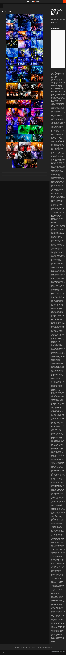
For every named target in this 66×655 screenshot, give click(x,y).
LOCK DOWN (61, 334)
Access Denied (54, 107)
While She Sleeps (54, 615)
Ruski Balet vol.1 (57, 475)
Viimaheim (56, 603)
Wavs (64, 611)
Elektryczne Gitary (54, 215)
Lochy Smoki (56, 334)
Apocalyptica (60, 120)
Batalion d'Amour (54, 134)
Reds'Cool (55, 463)
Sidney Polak (56, 490)
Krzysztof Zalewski (59, 318)
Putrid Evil (53, 458)
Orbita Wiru (57, 411)
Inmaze (52, 282)
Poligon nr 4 (53, 441)
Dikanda (54, 200)
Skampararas (53, 496)
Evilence (53, 228)
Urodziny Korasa (57, 596)
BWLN (56, 160)
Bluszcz (62, 148)
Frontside (63, 243)
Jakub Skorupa (58, 288)
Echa (52, 213)
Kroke (52, 318)
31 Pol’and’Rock (55, 100)
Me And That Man (61, 352)
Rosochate (58, 473)
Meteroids (55, 366)
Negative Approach (54, 395)
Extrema (61, 228)
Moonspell (57, 375)
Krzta (55, 318)
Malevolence (53, 348)
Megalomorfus (59, 353)
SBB (60, 481)
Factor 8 (61, 229)
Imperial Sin (53, 278)
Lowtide (55, 338)
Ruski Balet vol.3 (56, 477)
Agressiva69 (53, 112)
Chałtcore (58, 170)
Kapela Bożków (60, 298)
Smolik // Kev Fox (58, 500)
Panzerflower (57, 421)
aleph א (57, 114)
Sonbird (59, 501)
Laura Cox (53, 327)
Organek (53, 412)
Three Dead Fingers (55, 575)
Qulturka (58, 459)
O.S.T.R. (59, 406)
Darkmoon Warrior (58, 188)
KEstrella (55, 305)
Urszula (61, 596)
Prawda (58, 445)
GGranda (59, 248)
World (57, 624)
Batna (59, 134)
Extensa (58, 228)
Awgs (55, 127)
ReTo (56, 467)
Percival (59, 427)
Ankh (52, 118)
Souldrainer (53, 502)
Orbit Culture (61, 411)
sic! (61, 489)
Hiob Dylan (63, 268)
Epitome (60, 225)
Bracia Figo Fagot (58, 152)
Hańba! (52, 264)
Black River (53, 145)
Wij (61, 618)
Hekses (58, 266)
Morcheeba (61, 375)
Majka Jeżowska (58, 346)
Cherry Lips (57, 171)
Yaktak (55, 627)
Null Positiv (59, 404)
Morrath (63, 377)
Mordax (52, 377)
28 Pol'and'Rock (60, 91)
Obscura (63, 406)
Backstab (62, 130)
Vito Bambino (56, 605)
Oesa (61, 407)
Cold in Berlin (58, 175)
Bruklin (61, 155)
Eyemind (53, 229)
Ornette (55, 415)
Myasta (61, 386)
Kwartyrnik (56, 320)
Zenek (59, 634)
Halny (55, 263)
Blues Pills (59, 148)
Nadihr (52, 389)
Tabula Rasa (61, 524)
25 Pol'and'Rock (57, 80)
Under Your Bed (57, 594)
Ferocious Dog (54, 236)
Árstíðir (61, 123)
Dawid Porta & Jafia (57, 190)
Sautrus (57, 481)
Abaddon (58, 104)
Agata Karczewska (54, 111)
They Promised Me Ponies (59, 574)
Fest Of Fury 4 (59, 236)
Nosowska (62, 403)
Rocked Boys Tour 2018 (59, 470)
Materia (56, 352)
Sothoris (63, 501)
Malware (60, 348)
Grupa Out (60, 259)
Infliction (53, 281)
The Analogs (58, 535)
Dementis (62, 194)
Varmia (60, 599)
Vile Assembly (60, 603)
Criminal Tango (54, 178)
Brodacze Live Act (54, 153)
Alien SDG (56, 115)
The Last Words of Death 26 (57, 556)
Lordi (63, 335)
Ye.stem (59, 627)
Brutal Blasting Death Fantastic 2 (57, 156)
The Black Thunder (60, 537)
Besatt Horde (57, 138)
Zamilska (62, 631)
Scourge (61, 482)
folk (63, 240)
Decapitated (57, 193)
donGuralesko (54, 204)
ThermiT (57, 569)
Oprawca (58, 410)
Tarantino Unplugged (55, 527)
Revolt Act (59, 467)
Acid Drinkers (59, 107)
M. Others (53, 344)
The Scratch (57, 570)
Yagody (52, 627)
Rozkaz (63, 474)
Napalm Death (54, 393)
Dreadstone (53, 208)
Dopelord (53, 205)
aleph (55, 114)
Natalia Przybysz (60, 393)
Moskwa (60, 378)
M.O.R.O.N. (62, 342)
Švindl (55, 513)
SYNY (61, 522)
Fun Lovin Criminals (55, 244)
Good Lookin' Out (60, 253)
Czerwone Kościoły (60, 182)
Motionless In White (55, 379)
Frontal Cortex (58, 243)
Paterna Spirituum (56, 422)
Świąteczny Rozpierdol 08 (57, 519)
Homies (57, 270)
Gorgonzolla (53, 256)
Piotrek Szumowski (60, 436)
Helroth (61, 267)
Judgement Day (58, 293)
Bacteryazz (53, 131)
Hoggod (52, 270)
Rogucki (52, 471)
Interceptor (62, 282)
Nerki (52, 396)
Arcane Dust (62, 122)
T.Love (55, 524)
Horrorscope (53, 271)
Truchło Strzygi (61, 585)
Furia (60, 244)
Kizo (63, 305)
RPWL (52, 475)
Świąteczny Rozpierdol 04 (56, 516)
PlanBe (52, 437)
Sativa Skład (53, 481)
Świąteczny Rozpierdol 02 (56, 515)
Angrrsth (57, 116)
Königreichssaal (57, 312)
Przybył (60, 452)
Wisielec (53, 620)
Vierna (52, 603)
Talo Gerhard (59, 526)
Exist (56, 228)
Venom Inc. (56, 601)
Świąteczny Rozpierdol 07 (57, 517)
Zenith (62, 634)
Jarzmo (52, 292)
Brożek (52, 155)
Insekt (55, 282)
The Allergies (53, 535)
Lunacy (55, 341)
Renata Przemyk (56, 466)
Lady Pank (59, 323)
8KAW (56, 76)
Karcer (52, 301)
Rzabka (57, 478)
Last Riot (58, 326)
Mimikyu (56, 370)
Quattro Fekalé (58, 458)
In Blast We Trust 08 (60, 278)
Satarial (62, 479)
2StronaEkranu (54, 73)
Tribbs (56, 581)
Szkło (56, 523)
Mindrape (59, 370)
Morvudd (57, 378)
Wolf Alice (57, 623)
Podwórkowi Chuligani (55, 440)
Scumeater (58, 483)
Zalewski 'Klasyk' (54, 631)
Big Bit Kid (60, 140)
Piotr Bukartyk (53, 436)
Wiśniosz (56, 620)
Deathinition (58, 192)
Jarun (52, 290)
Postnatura (62, 444)
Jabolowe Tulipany (59, 286)
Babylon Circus (58, 129)
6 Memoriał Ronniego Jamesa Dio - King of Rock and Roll (58, 75)
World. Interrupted (61, 624)
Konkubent (62, 312)
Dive (56, 201)
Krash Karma (61, 316)
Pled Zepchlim (54, 438)
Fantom (52, 232)
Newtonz (53, 397)
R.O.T (52, 460)
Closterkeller (53, 175)
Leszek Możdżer (54, 330)
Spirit (63, 504)
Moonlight (53, 375)
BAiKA (57, 131)
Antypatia (53, 119)
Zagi (56, 630)
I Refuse (56, 285)
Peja (58, 426)
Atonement (61, 126)
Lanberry (56, 324)
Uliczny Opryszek (54, 592)
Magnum (53, 346)
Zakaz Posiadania (60, 630)
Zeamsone (53, 634)
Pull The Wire (56, 454)
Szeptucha (53, 523)
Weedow (60, 612)
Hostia (57, 271)
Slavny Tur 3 (56, 497)
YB (57, 627)
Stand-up (56, 505)
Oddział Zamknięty (54, 407)
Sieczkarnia (61, 490)
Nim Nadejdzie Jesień (55, 399)
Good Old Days (54, 255)
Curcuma (53, 181)
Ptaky (63, 452)
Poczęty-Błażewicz (60, 438)
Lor (61, 335)
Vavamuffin (57, 600)
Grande (60, 256)
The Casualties (54, 539)
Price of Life (53, 448)
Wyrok (64, 626)
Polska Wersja (59, 442)
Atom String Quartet (55, 126)
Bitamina (55, 144)
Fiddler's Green (54, 237)
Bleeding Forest (58, 147)
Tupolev (62, 586)
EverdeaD (63, 226)
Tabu (58, 524)
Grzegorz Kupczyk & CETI (56, 260)
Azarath (57, 127)
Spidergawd (57, 504)
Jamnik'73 (59, 289)
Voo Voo (60, 605)
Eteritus (52, 226)
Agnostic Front (61, 111)
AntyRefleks (57, 119)
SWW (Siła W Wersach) (55, 522)
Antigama (61, 118)
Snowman (53, 501)
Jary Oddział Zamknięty (58, 290)
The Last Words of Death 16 (57, 549)
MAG (62, 345)
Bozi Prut (53, 152)
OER (59, 407)
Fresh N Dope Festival (55, 241)
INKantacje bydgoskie (59, 281)
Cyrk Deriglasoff (58, 181)
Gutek (54, 262)
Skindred (58, 496)
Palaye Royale (61, 418)
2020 (63, 103)
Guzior (62, 262)
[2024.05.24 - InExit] (12, 18)
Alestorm (60, 114)
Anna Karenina (56, 118)
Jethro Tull (59, 292)
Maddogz (53, 345)
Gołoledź (53, 253)
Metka (58, 366)
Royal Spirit (59, 474)
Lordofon (53, 337)
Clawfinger (60, 174)
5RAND (58, 73)
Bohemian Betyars (54, 149)
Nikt (63, 397)
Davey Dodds (55, 189)
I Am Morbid (61, 274)
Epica (58, 225)
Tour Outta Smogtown (58, 578)
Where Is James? (60, 614)
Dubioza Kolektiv (54, 211)
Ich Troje (56, 275)
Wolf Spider (53, 624)
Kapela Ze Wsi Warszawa (56, 300)
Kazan (57, 304)
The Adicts (63, 534)
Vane (55, 599)
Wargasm (60, 611)
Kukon (55, 319)
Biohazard (53, 142)
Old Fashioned (54, 410)
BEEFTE (56, 137)
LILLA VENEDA (56, 331)
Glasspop (56, 249)
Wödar (57, 622)
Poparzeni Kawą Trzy (55, 444)
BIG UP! (59, 141)
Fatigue (57, 233)
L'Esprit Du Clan (54, 322)
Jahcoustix (53, 288)
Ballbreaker (53, 133)
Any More (61, 119)
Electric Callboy (62, 213)
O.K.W (57, 406)
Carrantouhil (62, 166)
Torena (52, 578)
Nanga (63, 392)
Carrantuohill (53, 167)
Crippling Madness (60, 178)
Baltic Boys (58, 133)
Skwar (52, 497)
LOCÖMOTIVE (54, 335)
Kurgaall (62, 319)
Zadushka (53, 630)
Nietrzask (56, 397)
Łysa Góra (58, 342)
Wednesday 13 (56, 612)
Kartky (63, 301)
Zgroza (62, 635)
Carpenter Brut (57, 166)
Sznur (59, 523)
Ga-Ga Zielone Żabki (58, 245)
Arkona (52, 123)
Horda (62, 270)
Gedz (59, 247)
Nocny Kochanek (60, 400)
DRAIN (62, 207)
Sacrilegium (53, 479)
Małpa (57, 348)
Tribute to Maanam (54, 585)
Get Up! (56, 248)
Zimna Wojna (59, 637)
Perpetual (58, 430)
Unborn (58, 593)
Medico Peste (53, 353)
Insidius (58, 282)
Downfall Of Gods (58, 207)
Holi (55, 270)
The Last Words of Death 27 (56, 557)
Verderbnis (61, 601)
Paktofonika (56, 418)
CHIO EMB (61, 171)
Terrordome (62, 531)
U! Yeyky (59, 590)
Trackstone (53, 579)
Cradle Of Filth (61, 177)
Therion (54, 569)
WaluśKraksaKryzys (55, 611)
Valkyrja (52, 599)
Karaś (62, 300)
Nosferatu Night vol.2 (55, 403)
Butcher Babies (59, 159)
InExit (46, 174)
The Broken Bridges (55, 538)
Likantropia (61, 330)
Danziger (57, 186)
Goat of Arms (57, 251)
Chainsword (53, 170)
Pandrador (53, 421)
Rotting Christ (62, 473)
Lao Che (61, 324)
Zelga (56, 634)
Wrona (61, 626)
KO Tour (57, 315)
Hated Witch (62, 264)
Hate (59, 264)
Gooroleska (62, 255)
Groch (56, 259)
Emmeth (62, 224)
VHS (64, 601)
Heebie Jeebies (54, 266)
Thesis (56, 571)
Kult (57, 319)
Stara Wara (60, 505)
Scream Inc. (53, 483)
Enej (52, 225)
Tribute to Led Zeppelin (58, 582)
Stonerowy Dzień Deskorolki (59, 509)
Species (57, 502)
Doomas (58, 204)
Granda (57, 256)
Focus (61, 240)
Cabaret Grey (56, 163)
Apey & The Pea (54, 120)
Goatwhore (62, 251)
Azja (60, 127)
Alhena (52, 115)
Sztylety (52, 524)
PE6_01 (55, 426)
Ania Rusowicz (61, 116)
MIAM (63, 366)
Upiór (52, 596)
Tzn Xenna (56, 590)
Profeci (57, 448)
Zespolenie (58, 635)
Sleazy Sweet (61, 497)
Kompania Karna (58, 309)
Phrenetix (62, 430)
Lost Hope (57, 337)
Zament (59, 631)
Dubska (59, 211)
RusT (54, 478)
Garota (56, 247)
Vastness (53, 600)
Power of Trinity (54, 445)
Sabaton (60, 478)
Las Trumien (62, 326)
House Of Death (62, 271)
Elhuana (59, 215)
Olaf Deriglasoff (61, 408)
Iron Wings (60, 285)
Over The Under (60, 415)
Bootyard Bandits (54, 151)
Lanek (59, 324)
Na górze (55, 389)
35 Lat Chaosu (57, 103)
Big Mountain (55, 141)
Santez (57, 479)
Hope (60, 270)
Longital (58, 335)
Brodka (59, 153)
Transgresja (58, 579)
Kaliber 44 (56, 296)
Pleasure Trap (61, 437)
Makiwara (63, 346)
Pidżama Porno (54, 432)
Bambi (61, 133)
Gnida (59, 249)
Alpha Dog (60, 115)
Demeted (53, 196)
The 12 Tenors (58, 534)
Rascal (59, 462)
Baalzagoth (53, 129)
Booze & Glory (60, 151)
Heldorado (55, 267)
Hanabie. (61, 263)
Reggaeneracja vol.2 (61, 463)
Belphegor (53, 138)
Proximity (57, 452)
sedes (61, 483)
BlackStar (57, 145)
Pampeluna (53, 419)
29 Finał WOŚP (59, 94)
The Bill (55, 537)
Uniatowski (62, 594)
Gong (56, 253)
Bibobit (55, 140)
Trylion (55, 586)
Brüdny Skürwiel (57, 155)
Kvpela (52, 320)
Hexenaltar (53, 268)
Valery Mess (56, 597)
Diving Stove (59, 201)
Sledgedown (53, 498)
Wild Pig (55, 619)
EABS (63, 212)
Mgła (60, 366)
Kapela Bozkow (54, 298)
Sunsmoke (60, 512)
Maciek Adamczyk (58, 344)
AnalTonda (53, 116)
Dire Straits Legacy (60, 200)
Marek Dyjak (60, 349)
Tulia (58, 586)
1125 (61, 103)
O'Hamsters (53, 406)
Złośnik (62, 638)
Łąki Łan (63, 323)
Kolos (62, 307)
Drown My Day (61, 209)
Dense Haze (57, 196)
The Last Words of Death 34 (57, 564)
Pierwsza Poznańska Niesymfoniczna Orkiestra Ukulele (57, 433)
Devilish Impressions (58, 197)
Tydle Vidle (53, 589)
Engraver (55, 225)
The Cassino (61, 538)
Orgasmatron (57, 412)
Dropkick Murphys (54, 209)
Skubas (61, 496)
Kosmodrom (53, 315)
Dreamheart (58, 208)
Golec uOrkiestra (58, 252)
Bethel (61, 138)
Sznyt (61, 523)
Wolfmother (62, 623)
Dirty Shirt (53, 201)
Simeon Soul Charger (55, 493)
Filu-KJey (59, 237)
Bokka (59, 149)
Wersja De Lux (54, 614)
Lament (52, 324)
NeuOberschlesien (57, 396)
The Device (57, 541)
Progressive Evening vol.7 (58, 451)
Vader (52, 597)
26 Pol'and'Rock (58, 84)
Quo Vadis (62, 459)
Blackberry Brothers (61, 144)
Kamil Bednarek (58, 297)
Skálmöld (60, 494)
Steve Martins (57, 508)
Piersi (58, 432)
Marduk (56, 349)
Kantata (62, 297)
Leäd (58, 327)
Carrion (57, 167)
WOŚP (52, 626)
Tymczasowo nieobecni (60, 589)
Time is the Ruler (59, 577)
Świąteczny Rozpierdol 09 (57, 520)
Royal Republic (54, 474)
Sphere (60, 502)
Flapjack (53, 240)
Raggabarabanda (57, 460)
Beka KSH (60, 137)
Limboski (61, 331)
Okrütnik (56, 408)
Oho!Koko (53, 408)
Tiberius (60, 575)
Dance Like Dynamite (55, 185)
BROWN (62, 153)
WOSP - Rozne (57, 626)
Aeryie (55, 108)
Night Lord (60, 397)
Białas (52, 140)
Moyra (60, 379)
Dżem (55, 212)
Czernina (54, 182)
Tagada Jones (54, 526)
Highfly (57, 268)
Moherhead (53, 374)
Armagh (55, 123)
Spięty (61, 504)
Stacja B (52, 505)
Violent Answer (57, 604)
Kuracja (59, 319)
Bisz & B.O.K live (58, 142)
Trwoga (52, 586)
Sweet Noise (59, 513)
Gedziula (61, 247)
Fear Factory (61, 233)
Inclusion (60, 279)
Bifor (57, 140)
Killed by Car (59, 305)
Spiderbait (53, 504)
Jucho (54, 293)
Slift (57, 498)
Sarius (60, 479)
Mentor (63, 353)
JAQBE (62, 289)
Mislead (61, 371)
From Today (53, 243)
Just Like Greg (57, 294)
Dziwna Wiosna (59, 212)
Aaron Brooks (53, 104)
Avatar (52, 127)
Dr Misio (62, 208)
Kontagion (58, 313)
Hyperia (57, 274)
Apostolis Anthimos (56, 122)
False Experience (59, 230)
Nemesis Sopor (61, 395)
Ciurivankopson (54, 174)
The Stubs (53, 573)
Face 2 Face (57, 229)
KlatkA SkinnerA (54, 307)
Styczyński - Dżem (54, 512)
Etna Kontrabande (57, 226)
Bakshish (60, 131)
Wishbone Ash (60, 619)
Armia (58, 123)
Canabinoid (58, 164)
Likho (52, 331)
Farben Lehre (56, 232)
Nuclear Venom (54, 404)
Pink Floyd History (61, 434)
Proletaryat (53, 452)
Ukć (62, 590)
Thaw (54, 534)
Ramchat (55, 462)
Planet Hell (56, 437)
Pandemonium (58, 419)
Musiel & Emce (54, 381)
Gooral (58, 255)
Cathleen (61, 167)
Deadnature (53, 192)
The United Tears (58, 573)
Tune (60, 586)
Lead (56, 327)
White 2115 (60, 615)
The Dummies (56, 543)
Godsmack (53, 252)
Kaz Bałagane (61, 304)
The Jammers (55, 545)
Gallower (53, 247)
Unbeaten (55, 593)
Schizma (58, 482)
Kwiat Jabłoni (60, 320)
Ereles (63, 225)
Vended (60, 600)
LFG (58, 330)
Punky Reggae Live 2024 (60, 456)
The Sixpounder (61, 571)
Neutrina (62, 396)
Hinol (59, 268)
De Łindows (58, 194)
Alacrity (57, 112)
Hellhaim (58, 267)
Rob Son (53, 470)
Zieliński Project (54, 637)
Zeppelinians (53, 635)
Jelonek (55, 292)
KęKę (52, 305)
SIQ (60, 493)
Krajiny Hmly (61, 315)
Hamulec (57, 263)
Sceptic (54, 482)
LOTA (60, 337)
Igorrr (61, 275)
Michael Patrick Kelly (55, 367)
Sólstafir (56, 501)
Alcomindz (61, 112)
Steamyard (59, 506)
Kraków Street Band (55, 316)
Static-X (55, 506)
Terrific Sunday (57, 531)
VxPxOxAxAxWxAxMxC (55, 607)
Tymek (52, 590)
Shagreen (56, 489)
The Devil (61, 541)
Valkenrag (60, 597)
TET (52, 534)
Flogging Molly (57, 240)
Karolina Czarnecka (58, 301)
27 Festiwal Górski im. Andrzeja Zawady (58, 86)
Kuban (52, 319)
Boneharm (63, 149)
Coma (54, 177)
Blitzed (55, 148)
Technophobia (57, 530)
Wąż (52, 612)
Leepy (61, 327)
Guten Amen (58, 262)
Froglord (61, 241)
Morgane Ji (56, 377)
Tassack (60, 527)
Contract (57, 177)
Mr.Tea (62, 379)
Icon (59, 275)
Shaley (59, 489)
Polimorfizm (58, 441)
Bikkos (62, 141)
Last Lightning (54, 326)
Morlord (60, 377)
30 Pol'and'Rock (60, 98)
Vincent (52, 604)
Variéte (58, 599)
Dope (61, 204)
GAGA (63, 245)
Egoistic (54, 213)
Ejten (58, 213)
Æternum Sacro (59, 108)
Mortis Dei (53, 378)
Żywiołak (53, 641)
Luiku (58, 338)
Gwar (52, 263)
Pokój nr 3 (62, 440)
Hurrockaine (53, 274)
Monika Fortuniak (59, 374)
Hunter (59, 272)
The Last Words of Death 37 (56, 566)
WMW (54, 622)
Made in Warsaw (58, 345)
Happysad (56, 264)
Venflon (52, 601)
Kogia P (58, 307)
